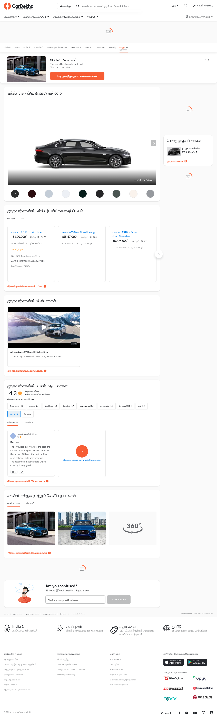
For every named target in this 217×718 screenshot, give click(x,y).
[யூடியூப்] (195, 713)
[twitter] (186, 713)
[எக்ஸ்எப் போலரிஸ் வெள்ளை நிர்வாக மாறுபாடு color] (65, 194)
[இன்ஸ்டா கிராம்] (203, 713)
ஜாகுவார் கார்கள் (175, 160)
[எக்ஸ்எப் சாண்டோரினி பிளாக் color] (15, 194)
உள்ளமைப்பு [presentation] (30, 503)
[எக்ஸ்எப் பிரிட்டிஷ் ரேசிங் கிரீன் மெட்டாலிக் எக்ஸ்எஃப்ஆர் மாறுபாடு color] (116, 194)
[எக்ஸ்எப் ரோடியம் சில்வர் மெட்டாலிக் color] (49, 194)
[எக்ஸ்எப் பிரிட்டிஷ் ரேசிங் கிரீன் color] (82, 194)
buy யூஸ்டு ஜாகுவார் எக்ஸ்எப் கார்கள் (77, 76)
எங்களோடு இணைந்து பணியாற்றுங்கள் (20, 664)
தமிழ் (174, 5)
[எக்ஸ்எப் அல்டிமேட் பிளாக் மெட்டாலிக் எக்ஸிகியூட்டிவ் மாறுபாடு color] (99, 194)
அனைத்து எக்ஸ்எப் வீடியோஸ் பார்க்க (25, 370)
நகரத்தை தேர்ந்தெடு (199, 16)
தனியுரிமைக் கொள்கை (13, 674)
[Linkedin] (211, 713)
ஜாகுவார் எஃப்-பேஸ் (191, 148)
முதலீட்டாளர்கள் (10, 684)
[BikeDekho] (173, 678)
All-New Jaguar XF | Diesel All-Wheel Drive (29, 352)
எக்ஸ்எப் (7, 47)
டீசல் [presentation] (23, 218)
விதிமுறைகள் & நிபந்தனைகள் (16, 669)
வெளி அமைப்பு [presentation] (13, 503)
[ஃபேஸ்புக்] (179, 713)
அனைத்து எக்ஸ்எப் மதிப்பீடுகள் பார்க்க (26, 480)
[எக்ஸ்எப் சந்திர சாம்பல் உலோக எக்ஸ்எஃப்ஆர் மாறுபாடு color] (150, 194)
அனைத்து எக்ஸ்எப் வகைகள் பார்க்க (25, 286)
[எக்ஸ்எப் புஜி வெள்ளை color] (133, 194)
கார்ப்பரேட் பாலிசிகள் (12, 679)
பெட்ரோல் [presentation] (11, 218)
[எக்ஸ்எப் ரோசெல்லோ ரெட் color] (32, 194)
